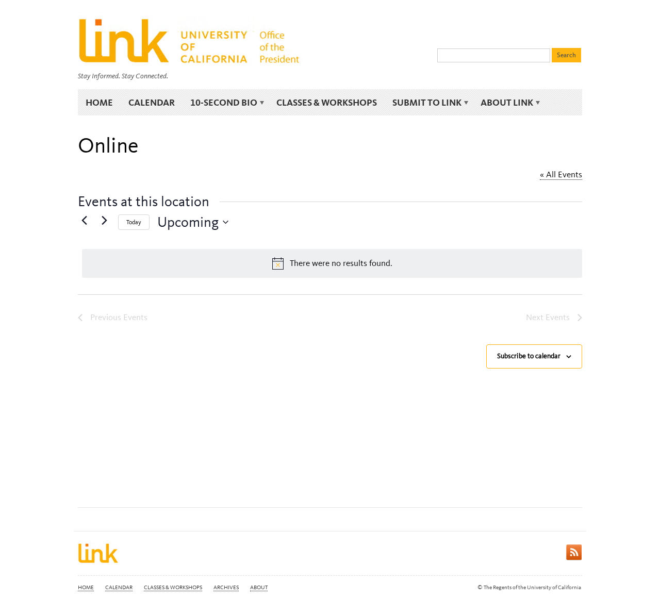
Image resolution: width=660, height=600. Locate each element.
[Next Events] (104, 220)
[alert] (332, 263)
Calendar (151, 102)
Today (133, 222)
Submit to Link (423, 102)
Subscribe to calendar (528, 356)
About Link (503, 102)
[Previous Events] (84, 220)
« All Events (561, 174)
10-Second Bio (220, 102)
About (259, 587)
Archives (226, 587)
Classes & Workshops (326, 102)
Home (99, 102)
